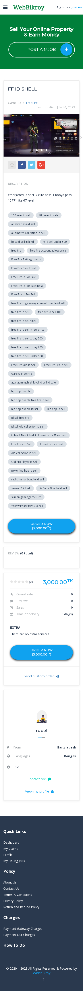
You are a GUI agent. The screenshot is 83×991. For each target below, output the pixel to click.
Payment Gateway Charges (22, 928)
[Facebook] (22, 165)
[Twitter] (31, 165)
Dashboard (11, 842)
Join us (76, 7)
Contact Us (11, 888)
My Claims (10, 849)
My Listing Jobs (14, 861)
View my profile (37, 791)
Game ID (14, 103)
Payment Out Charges (19, 935)
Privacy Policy (13, 901)
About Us (10, 882)
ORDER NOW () (42, 526)
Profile (8, 855)
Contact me (36, 779)
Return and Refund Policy (21, 907)
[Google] (41, 165)
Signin (61, 7)
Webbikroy (41, 973)
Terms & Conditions (17, 895)
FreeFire (32, 103)
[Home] (43, 980)
